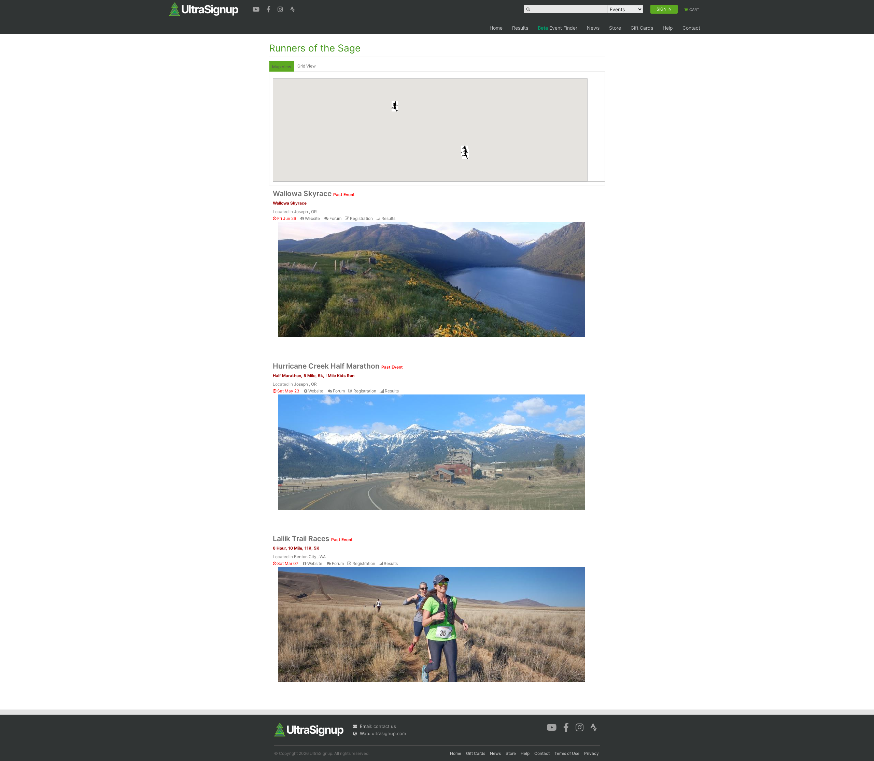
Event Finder (557, 28)
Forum (335, 218)
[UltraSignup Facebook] (269, 8)
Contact (691, 28)
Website (312, 218)
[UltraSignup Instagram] (281, 8)
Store (615, 28)
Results (520, 28)
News (593, 28)
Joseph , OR (305, 211)
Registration (361, 218)
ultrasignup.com (389, 733)
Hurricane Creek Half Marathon (338, 366)
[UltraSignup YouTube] (257, 8)
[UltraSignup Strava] (292, 8)
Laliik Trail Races (313, 538)
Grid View (306, 66)
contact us (384, 726)
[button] (465, 154)
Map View (281, 66)
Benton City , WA (310, 556)
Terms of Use (566, 753)
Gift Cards (642, 28)
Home (496, 28)
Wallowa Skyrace (314, 193)
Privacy (591, 753)
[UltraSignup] (203, 9)
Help (668, 28)
